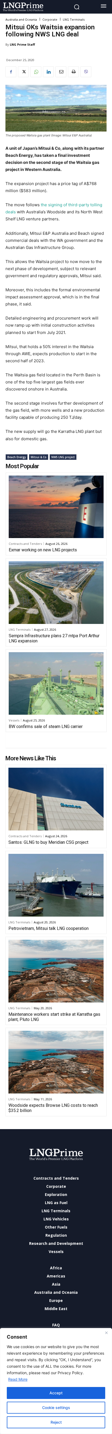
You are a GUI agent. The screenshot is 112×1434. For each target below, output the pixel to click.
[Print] (73, 71)
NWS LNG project (63, 457)
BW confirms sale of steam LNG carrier (46, 726)
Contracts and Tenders (25, 543)
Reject (56, 1422)
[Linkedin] (48, 71)
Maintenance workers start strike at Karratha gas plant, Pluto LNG (54, 1017)
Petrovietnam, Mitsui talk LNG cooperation (48, 928)
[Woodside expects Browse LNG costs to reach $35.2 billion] (56, 1062)
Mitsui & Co (38, 457)
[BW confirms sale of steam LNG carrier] (56, 683)
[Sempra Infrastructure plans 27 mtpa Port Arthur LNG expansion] (56, 592)
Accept (56, 1393)
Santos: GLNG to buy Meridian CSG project (48, 842)
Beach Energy (16, 457)
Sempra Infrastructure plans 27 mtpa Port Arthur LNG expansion (54, 638)
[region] (56, 1381)
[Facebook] (10, 71)
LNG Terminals (74, 19)
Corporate (49, 19)
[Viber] (85, 71)
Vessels (14, 720)
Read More (17, 1379)
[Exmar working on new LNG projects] (56, 507)
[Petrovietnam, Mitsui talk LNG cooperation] (56, 885)
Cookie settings (56, 1407)
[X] (23, 71)
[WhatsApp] (35, 71)
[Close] (106, 1332)
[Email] (60, 71)
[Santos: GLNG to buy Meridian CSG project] (56, 799)
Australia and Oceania (21, 19)
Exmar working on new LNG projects (43, 549)
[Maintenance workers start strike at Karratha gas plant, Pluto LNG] (56, 971)
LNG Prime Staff (22, 44)
